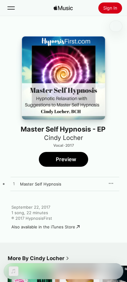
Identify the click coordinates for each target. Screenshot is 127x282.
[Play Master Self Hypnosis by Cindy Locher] (14, 184)
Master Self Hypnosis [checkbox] (40, 184)
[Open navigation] (11, 8)
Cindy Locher (63, 137)
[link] (38, 258)
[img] (63, 8)
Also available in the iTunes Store (43, 226)
